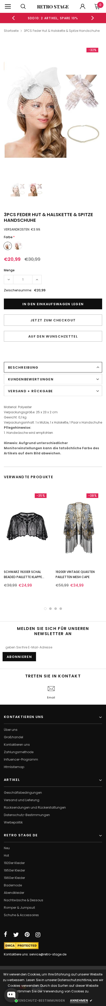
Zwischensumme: (18, 290)
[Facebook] (5, 934)
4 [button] (60, 608)
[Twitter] (16, 934)
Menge (9, 270)
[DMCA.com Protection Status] (21, 945)
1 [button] (45, 608)
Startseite (11, 30)
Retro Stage (53, 7)
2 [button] (50, 608)
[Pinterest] (27, 934)
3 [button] (55, 608)
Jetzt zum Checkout (53, 320)
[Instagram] (38, 934)
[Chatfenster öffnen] (11, 995)
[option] (53, 18)
